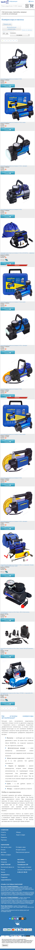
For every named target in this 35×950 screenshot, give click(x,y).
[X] (20, 919)
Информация (13, 1)
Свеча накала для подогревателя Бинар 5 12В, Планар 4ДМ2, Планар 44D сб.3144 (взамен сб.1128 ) (17, 907)
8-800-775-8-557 (6, 864)
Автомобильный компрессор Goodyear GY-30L (11, 78)
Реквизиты (4, 837)
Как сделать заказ (6, 847)
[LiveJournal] (25, 919)
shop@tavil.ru (5, 874)
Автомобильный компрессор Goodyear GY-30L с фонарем (13, 165)
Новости (3, 835)
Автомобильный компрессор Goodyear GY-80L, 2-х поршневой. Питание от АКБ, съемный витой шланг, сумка (17, 565)
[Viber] (15, 919)
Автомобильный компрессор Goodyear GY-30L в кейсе (12, 122)
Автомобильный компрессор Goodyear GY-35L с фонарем (13, 345)
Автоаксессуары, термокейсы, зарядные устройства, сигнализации (14, 13)
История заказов (21, 849)
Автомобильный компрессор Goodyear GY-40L (11, 389)
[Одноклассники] (22, 919)
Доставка (3, 852)
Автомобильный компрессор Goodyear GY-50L (11, 477)
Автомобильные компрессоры (11, 28)
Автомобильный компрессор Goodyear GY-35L (11, 209)
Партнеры (4, 840)
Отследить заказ (20, 847)
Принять (5, 945)
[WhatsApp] (12, 919)
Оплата (3, 849)
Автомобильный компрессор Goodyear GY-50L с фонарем (13, 521)
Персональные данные (23, 852)
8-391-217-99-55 (22, 872)
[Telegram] (17, 919)
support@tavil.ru (6, 879)
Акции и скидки (20, 835)
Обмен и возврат (6, 854)
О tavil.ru (3, 832)
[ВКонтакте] (10, 919)
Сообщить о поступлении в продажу (7, 85)
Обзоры (18, 832)
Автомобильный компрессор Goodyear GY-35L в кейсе (12, 302)
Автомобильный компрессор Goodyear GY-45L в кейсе (12, 434)
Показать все (7, 24)
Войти (32, 1)
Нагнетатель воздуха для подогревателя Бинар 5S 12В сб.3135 (15, 898)
